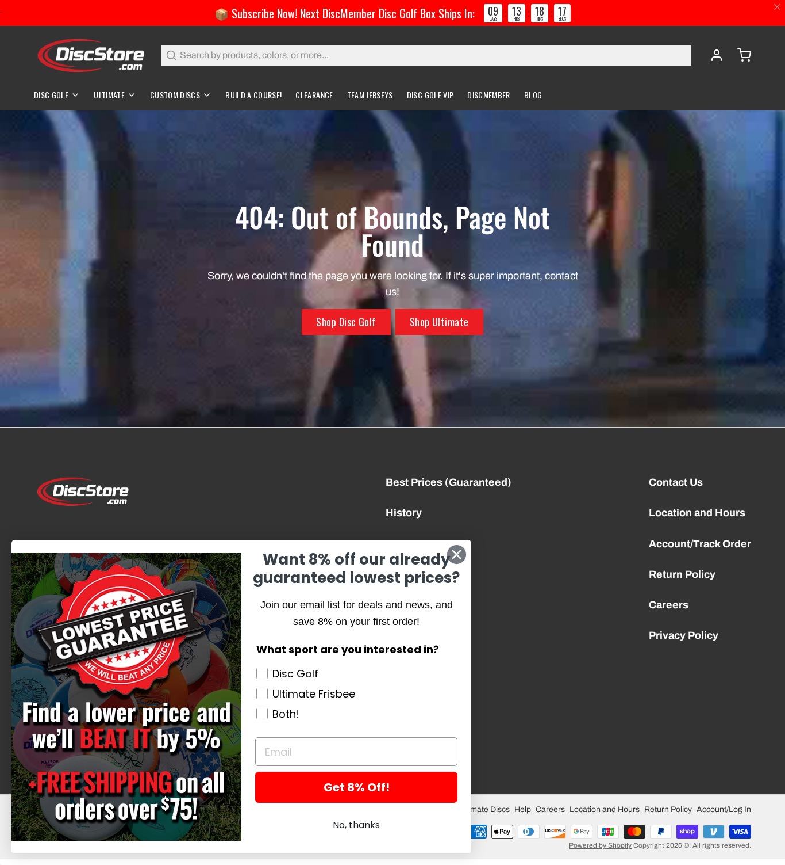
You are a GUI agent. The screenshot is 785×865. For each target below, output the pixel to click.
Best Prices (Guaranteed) (448, 482)
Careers (668, 605)
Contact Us (676, 482)
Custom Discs (175, 95)
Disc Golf (51, 95)
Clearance (314, 95)
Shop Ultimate (439, 321)
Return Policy (682, 574)
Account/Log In (724, 809)
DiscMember (488, 95)
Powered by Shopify (600, 845)
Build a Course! (253, 95)
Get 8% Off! (357, 787)
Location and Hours (697, 513)
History (404, 513)
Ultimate (109, 95)
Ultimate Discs (484, 809)
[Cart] (739, 55)
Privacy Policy (683, 635)
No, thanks (356, 825)
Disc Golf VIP (430, 95)
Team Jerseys (370, 95)
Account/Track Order (700, 544)
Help (522, 809)
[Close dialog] (457, 554)
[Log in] (712, 55)
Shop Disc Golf (346, 321)
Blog (533, 95)
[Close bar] (778, 7)
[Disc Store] (90, 55)
